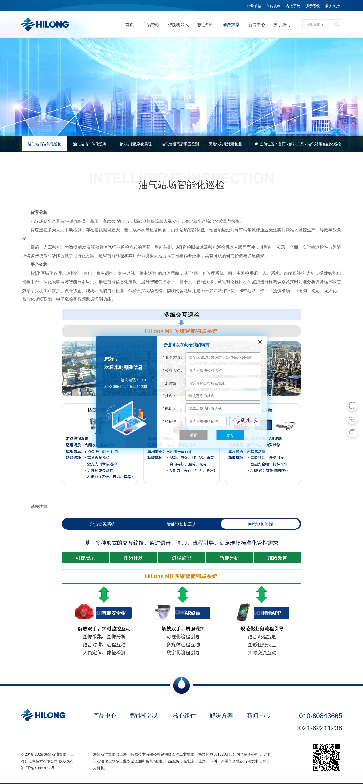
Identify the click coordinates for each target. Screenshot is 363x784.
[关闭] (260, 342)
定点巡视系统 (102, 524)
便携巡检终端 (260, 524)
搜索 (337, 24)
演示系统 (312, 5)
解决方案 (231, 24)
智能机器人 (178, 24)
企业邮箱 (253, 5)
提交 (230, 435)
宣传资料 (273, 5)
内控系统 (293, 5)
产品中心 (150, 24)
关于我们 (281, 24)
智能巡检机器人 (181, 524)
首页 (129, 24)
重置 (193, 435)
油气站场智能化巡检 (324, 143)
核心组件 (205, 24)
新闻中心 (256, 24)
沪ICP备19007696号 (38, 767)
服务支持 (332, 5)
